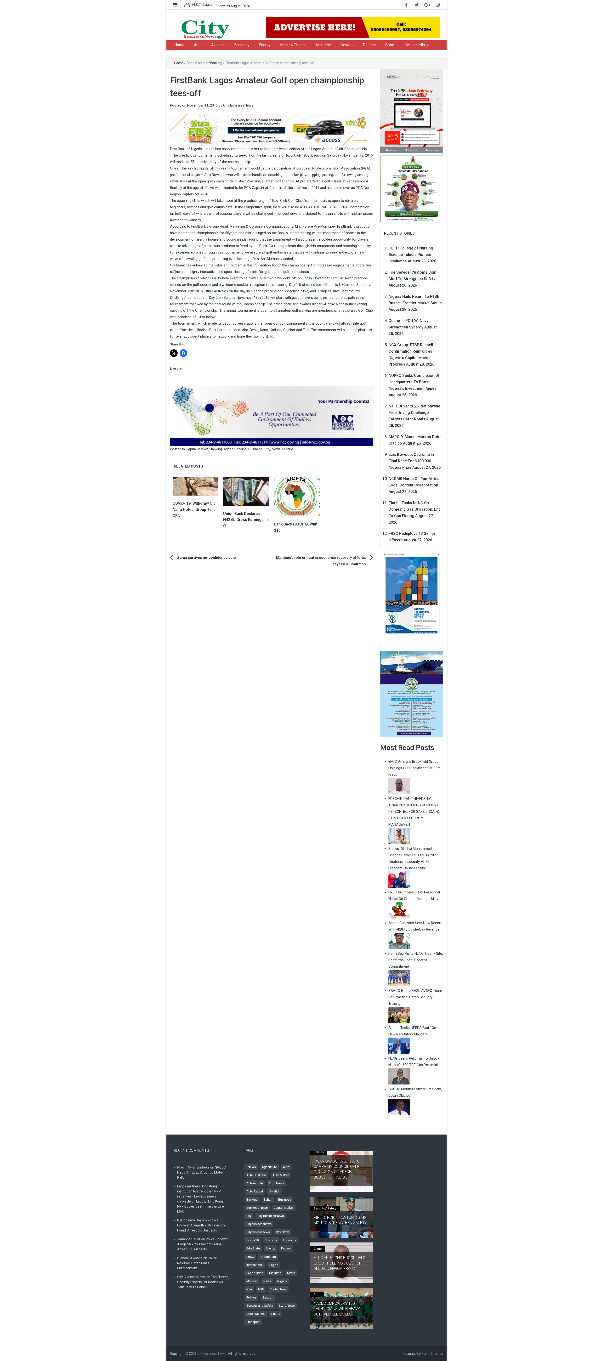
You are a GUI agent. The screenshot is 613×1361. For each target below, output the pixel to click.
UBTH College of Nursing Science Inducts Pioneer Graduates (411, 254)
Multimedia (415, 45)
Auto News (276, 1183)
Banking (240, 449)
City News (282, 1232)
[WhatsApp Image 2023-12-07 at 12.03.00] (411, 594)
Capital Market (284, 1207)
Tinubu (275, 1314)
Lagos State (254, 1273)
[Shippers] (411, 694)
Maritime (323, 45)
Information (268, 1257)
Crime (318, 1248)
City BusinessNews (238, 105)
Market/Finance (293, 45)
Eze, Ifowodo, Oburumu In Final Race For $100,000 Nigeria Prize (411, 461)
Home (179, 45)
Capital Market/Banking (204, 63)
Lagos (273, 1265)
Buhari (268, 1199)
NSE (261, 1289)
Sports (391, 45)
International (254, 1265)
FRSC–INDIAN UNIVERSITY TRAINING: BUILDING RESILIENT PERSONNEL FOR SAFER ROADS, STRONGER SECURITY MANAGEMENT (414, 811)
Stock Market (255, 1314)
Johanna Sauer (188, 1239)
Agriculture (269, 1167)
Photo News (278, 1289)
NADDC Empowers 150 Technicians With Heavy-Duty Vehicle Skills (337, 1308)
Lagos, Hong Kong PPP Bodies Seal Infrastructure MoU (200, 1206)
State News (287, 1305)
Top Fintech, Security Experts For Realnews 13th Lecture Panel (203, 1282)
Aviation (218, 45)
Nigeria (287, 449)
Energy (265, 45)
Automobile (254, 1183)
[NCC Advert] (271, 416)
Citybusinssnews (258, 1232)
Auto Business (256, 1175)
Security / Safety (325, 1208)
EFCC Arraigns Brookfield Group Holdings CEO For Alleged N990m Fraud (339, 1263)
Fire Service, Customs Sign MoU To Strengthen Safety (340, 1220)
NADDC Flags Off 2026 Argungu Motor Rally (201, 1172)
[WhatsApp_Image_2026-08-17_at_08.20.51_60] (411, 111)
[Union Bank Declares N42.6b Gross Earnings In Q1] (246, 491)
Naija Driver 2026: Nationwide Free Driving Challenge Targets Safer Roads (414, 412)
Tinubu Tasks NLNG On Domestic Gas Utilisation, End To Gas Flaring (415, 509)
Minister (251, 1281)
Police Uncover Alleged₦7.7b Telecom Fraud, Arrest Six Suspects (201, 1225)
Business (255, 449)
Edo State (253, 1248)
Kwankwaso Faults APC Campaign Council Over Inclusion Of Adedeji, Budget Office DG (337, 1169)
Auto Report (254, 1191)
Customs (271, 1240)
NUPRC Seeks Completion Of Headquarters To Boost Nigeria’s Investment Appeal (414, 382)
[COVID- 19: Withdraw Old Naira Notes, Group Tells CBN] (195, 486)
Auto (198, 45)
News (345, 45)
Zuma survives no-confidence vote (206, 557)
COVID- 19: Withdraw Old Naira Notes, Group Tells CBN (194, 509)
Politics (369, 45)
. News (251, 1167)
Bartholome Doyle (190, 1220)
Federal (286, 1248)
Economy (242, 45)
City (267, 449)
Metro (291, 1273)
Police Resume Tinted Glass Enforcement (197, 1263)
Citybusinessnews (259, 1224)
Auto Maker (280, 1175)
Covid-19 (252, 1240)
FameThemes (432, 1353)
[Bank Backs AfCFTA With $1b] (297, 496)
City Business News (212, 1353)
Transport (253, 1322)
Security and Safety (259, 1305)
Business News (257, 1207)
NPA (249, 1289)
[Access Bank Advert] (271, 130)
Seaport (267, 1297)
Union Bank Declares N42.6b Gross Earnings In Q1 (245, 519)
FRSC (250, 1257)
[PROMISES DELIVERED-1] (411, 188)
